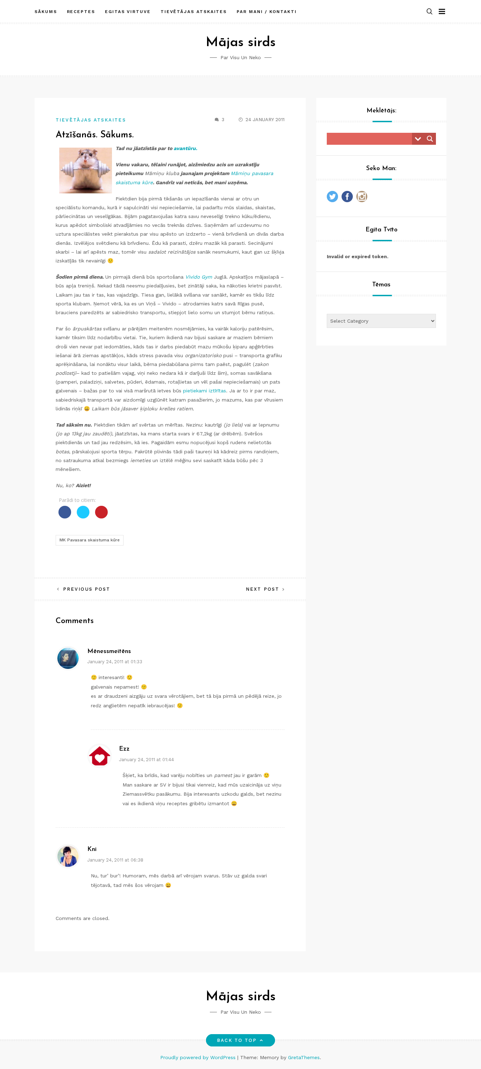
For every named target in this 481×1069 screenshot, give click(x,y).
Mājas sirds (241, 43)
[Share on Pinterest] (101, 516)
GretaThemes (304, 1057)
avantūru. (185, 148)
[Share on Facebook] (64, 516)
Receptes (81, 11)
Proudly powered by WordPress (198, 1057)
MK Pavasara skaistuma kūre (90, 539)
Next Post (262, 589)
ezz (124, 749)
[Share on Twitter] (83, 516)
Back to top (237, 1040)
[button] (429, 11)
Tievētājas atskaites (194, 11)
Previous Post (86, 589)
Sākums (46, 11)
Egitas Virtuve (128, 11)
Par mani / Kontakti (266, 11)
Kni (91, 849)
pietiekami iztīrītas (204, 390)
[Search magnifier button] (430, 139)
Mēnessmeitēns (109, 651)
